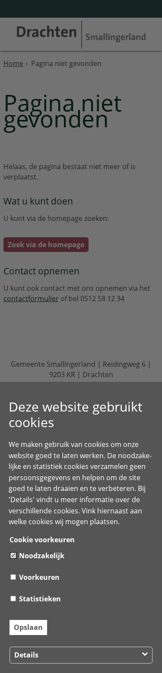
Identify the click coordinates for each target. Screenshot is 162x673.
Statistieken (39, 599)
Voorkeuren (38, 577)
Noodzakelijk (40, 555)
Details (26, 655)
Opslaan (28, 627)
